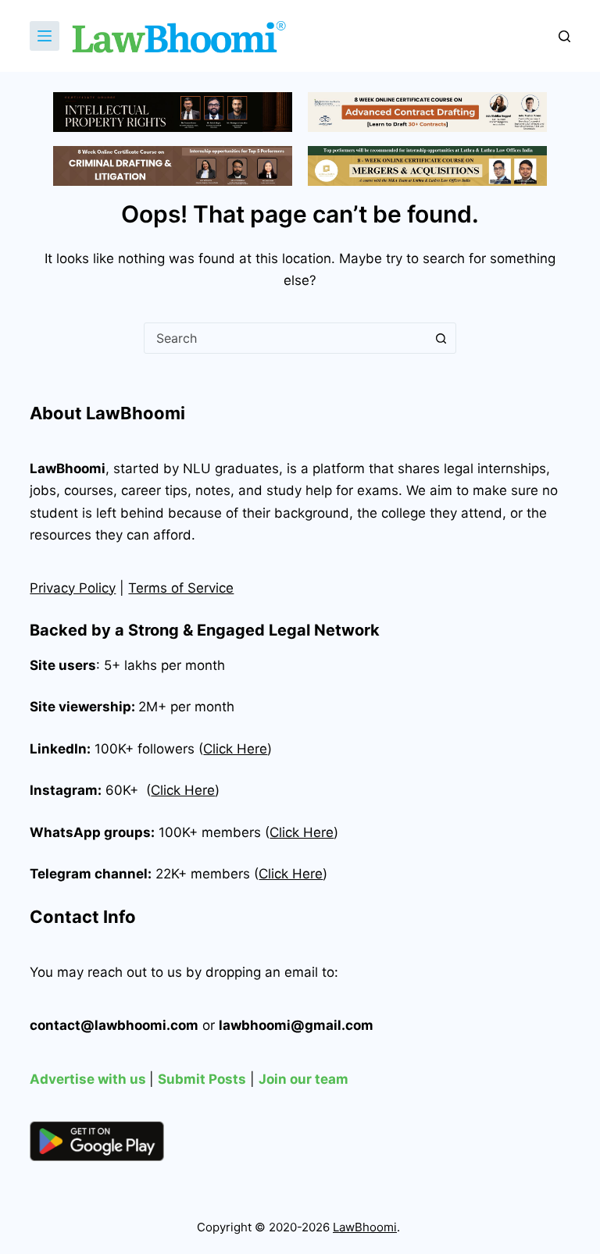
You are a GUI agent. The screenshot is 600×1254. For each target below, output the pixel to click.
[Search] (564, 36)
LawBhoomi (67, 468)
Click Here (183, 790)
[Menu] (44, 36)
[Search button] (440, 338)
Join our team (303, 1079)
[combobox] (285, 338)
